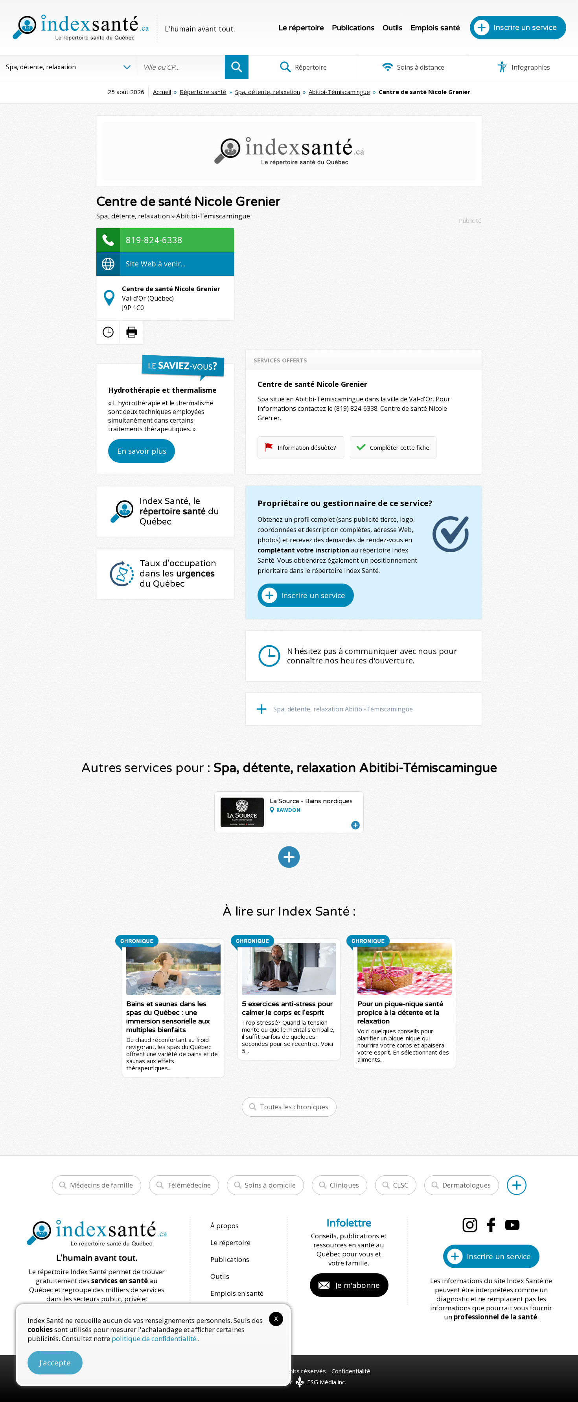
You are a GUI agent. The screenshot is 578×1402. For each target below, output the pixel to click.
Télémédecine (189, 1185)
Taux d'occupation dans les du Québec (178, 573)
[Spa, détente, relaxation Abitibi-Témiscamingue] (289, 857)
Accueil (162, 92)
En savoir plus (141, 451)
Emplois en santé (236, 1293)
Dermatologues (466, 1185)
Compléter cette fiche (399, 447)
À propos (224, 1225)
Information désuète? (307, 447)
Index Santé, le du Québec (179, 511)
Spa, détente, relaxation (267, 92)
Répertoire (310, 67)
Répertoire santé (203, 92)
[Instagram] (470, 1225)
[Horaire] (108, 332)
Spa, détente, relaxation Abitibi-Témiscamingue (343, 709)
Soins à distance (420, 67)
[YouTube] (512, 1225)
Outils (393, 28)
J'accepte (55, 1363)
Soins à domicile (270, 1185)
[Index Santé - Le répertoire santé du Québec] (80, 27)
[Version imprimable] (132, 332)
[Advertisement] (364, 283)
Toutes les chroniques (294, 1106)
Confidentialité (350, 1371)
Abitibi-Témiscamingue (339, 92)
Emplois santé (435, 28)
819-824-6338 (154, 240)
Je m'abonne (357, 1285)
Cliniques (344, 1185)
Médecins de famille (101, 1185)
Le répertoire (301, 28)
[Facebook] (491, 1225)
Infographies (530, 67)
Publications (353, 28)
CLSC (400, 1185)
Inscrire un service (525, 27)
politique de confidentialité (155, 1338)
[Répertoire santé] (516, 1185)
